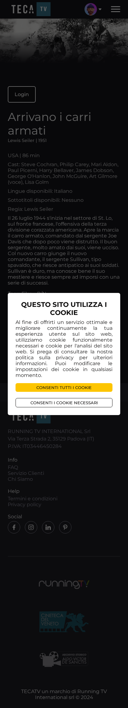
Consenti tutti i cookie (64, 387)
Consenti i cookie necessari (64, 402)
